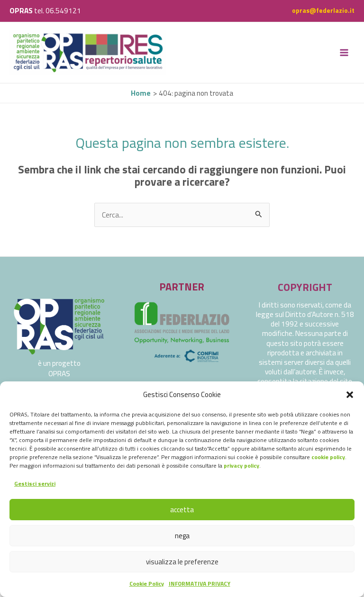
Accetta (182, 509)
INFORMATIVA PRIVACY (199, 583)
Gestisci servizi (34, 483)
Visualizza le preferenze (182, 561)
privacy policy (241, 465)
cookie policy (328, 456)
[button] (350, 394)
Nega (182, 535)
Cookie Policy (146, 583)
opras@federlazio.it (323, 10)
